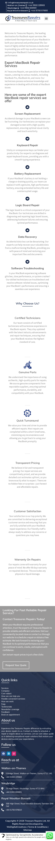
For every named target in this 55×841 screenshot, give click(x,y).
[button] (46, 18)
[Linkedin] (9, 754)
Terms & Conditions (37, 827)
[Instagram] (14, 754)
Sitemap (27, 830)
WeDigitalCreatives (16, 827)
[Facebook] (3, 754)
